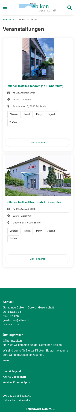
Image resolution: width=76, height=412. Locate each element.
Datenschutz (10, 400)
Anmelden (25, 400)
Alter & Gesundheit (14, 376)
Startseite (8, 19)
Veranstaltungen (28, 19)
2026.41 (26, 395)
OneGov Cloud (11, 395)
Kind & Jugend (12, 371)
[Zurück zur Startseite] (37, 7)
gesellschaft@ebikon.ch (16, 320)
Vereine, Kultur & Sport (16, 382)
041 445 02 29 (11, 324)
